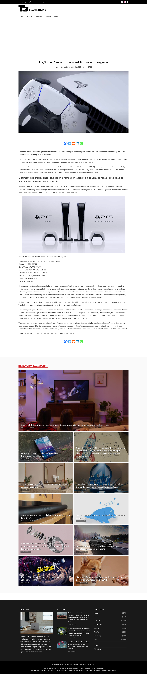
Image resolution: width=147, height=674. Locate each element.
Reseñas (39, 16)
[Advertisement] (74, 35)
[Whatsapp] (81, 143)
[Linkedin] (77, 143)
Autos (56, 16)
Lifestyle (48, 16)
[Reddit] (73, 143)
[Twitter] (69, 143)
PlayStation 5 (123, 159)
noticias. (71, 333)
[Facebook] (66, 143)
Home (22, 16)
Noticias (30, 16)
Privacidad (97, 649)
